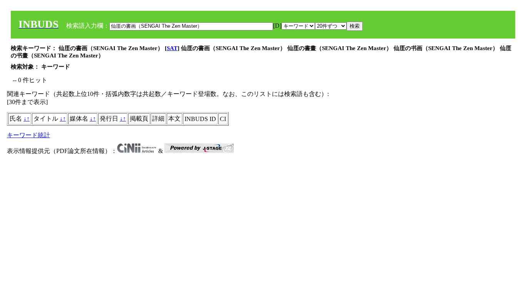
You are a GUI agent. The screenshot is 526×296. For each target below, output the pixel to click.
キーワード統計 (28, 135)
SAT (172, 48)
